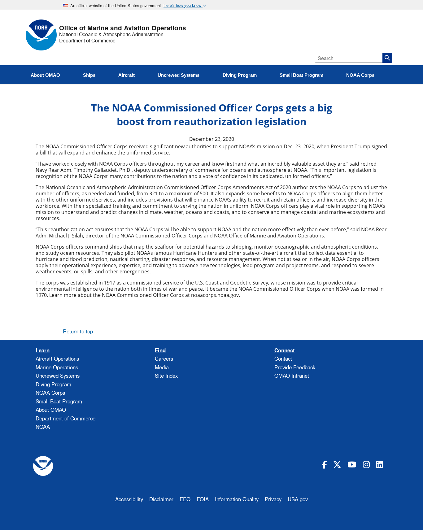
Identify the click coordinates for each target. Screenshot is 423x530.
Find (160, 350)
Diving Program (53, 384)
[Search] (387, 58)
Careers (164, 358)
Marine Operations (57, 367)
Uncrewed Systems (58, 375)
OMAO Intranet (291, 375)
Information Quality (237, 499)
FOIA (203, 499)
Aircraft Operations (57, 358)
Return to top (78, 331)
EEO (185, 499)
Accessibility (129, 499)
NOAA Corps (50, 392)
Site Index (166, 375)
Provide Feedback (294, 367)
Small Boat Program (59, 401)
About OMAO (51, 409)
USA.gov (298, 499)
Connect (284, 350)
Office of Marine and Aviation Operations (122, 28)
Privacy (273, 499)
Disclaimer (161, 499)
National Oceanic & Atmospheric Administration (111, 34)
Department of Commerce (87, 40)
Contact (283, 358)
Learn (43, 350)
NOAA (43, 426)
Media (162, 367)
